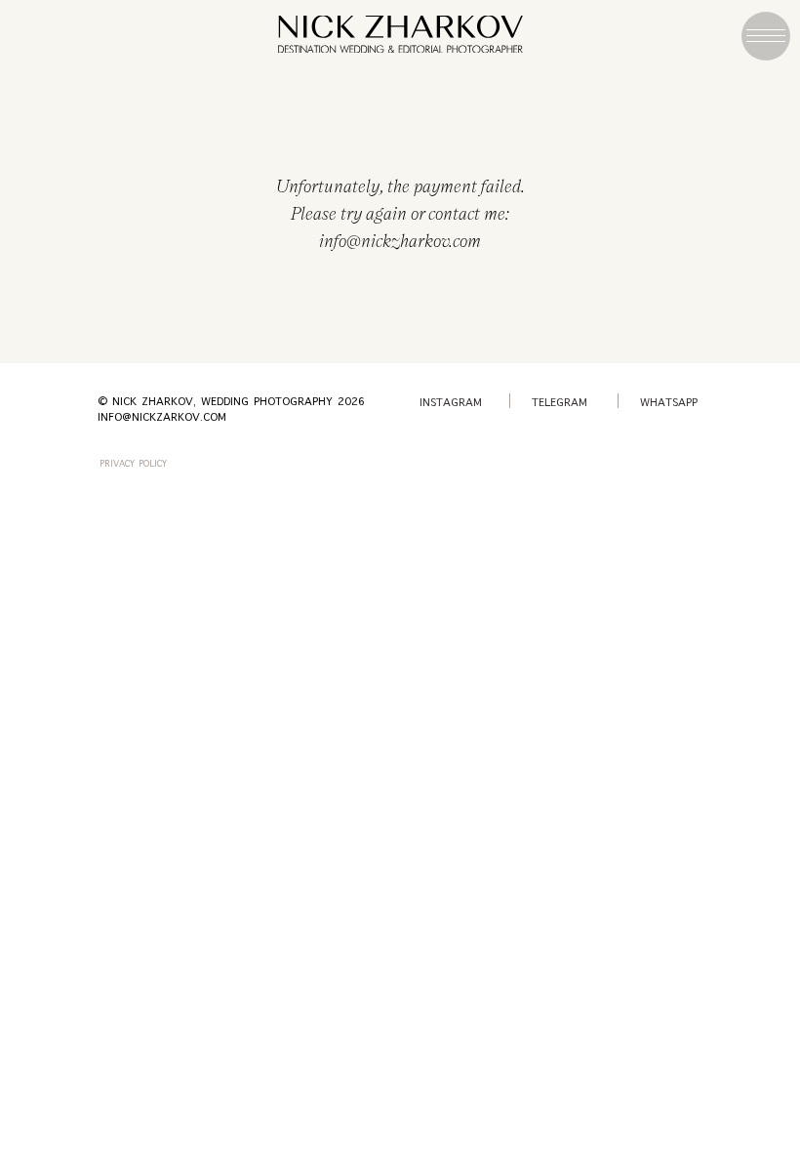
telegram (559, 403)
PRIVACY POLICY (133, 464)
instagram (451, 403)
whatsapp (669, 403)
